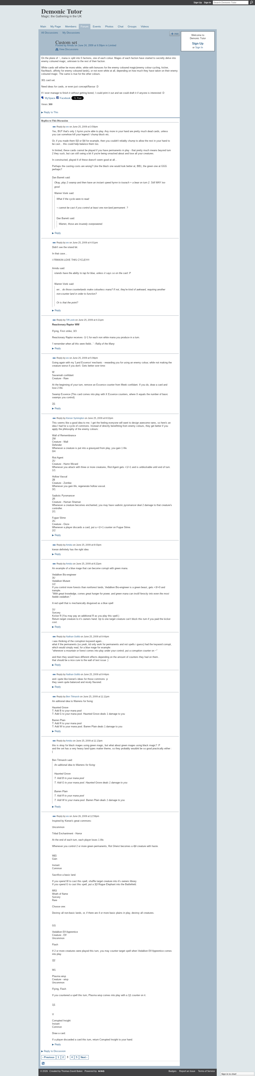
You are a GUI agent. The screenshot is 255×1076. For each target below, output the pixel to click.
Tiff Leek (70, 320)
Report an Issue (187, 1071)
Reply (56, 233)
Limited (112, 45)
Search (251, 2)
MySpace (50, 98)
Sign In (207, 2)
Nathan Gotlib (73, 636)
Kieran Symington (75, 418)
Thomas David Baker (71, 1071)
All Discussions (49, 32)
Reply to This (49, 112)
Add (176, 33)
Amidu (70, 45)
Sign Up (198, 2)
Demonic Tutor (61, 11)
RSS (43, 1063)
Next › (84, 1057)
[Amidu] (47, 50)
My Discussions (71, 32)
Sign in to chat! (229, 1074)
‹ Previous (48, 1057)
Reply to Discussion (53, 1051)
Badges (172, 1071)
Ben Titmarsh (73, 696)
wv (67, 126)
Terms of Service (206, 1071)
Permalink (54, 127)
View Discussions (68, 49)
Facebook (65, 98)
